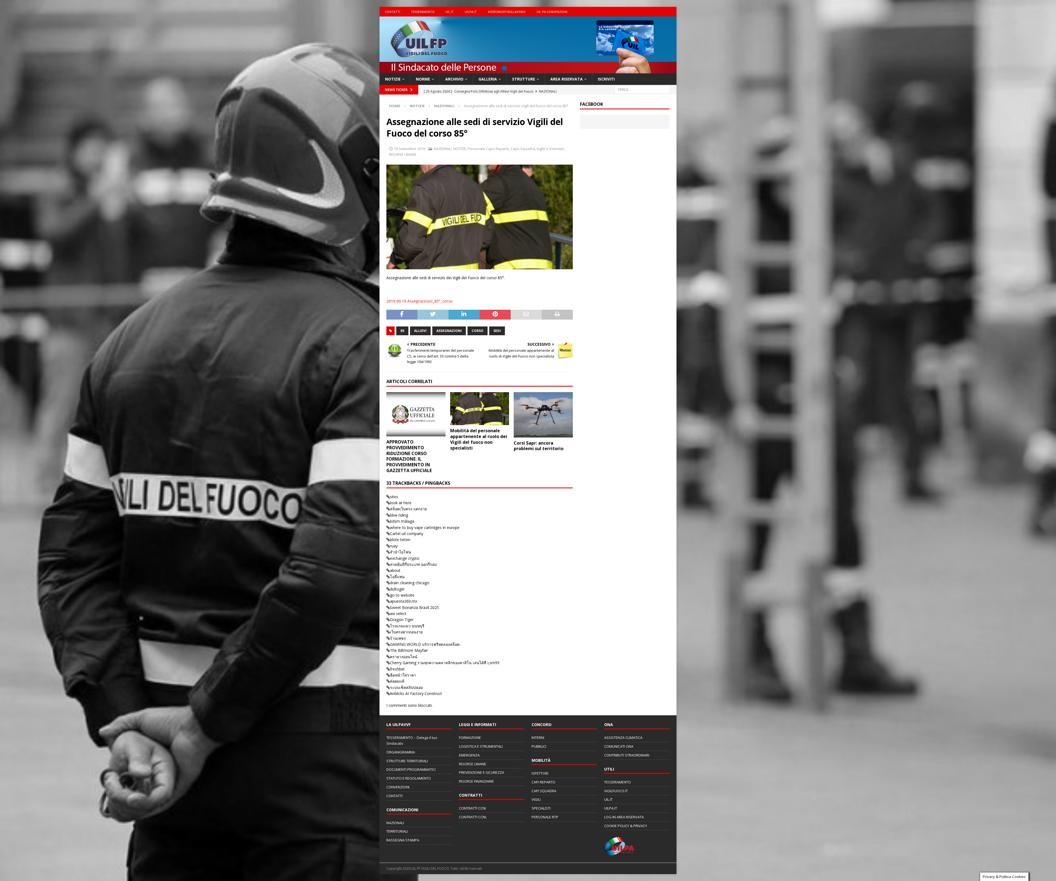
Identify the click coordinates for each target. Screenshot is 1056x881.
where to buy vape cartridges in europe (425, 527)
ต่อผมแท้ (397, 681)
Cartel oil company (406, 533)
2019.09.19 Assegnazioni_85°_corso (419, 301)
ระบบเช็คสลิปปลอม (406, 687)
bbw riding (399, 515)
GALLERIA (488, 79)
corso (477, 330)
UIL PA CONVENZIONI (552, 12)
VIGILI (536, 799)
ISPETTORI (540, 773)
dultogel (397, 589)
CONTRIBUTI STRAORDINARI (626, 755)
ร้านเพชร (398, 638)
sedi (497, 330)
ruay (394, 545)
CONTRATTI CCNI (472, 808)
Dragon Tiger (402, 619)
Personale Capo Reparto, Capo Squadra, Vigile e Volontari (516, 148)
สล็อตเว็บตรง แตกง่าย (408, 508)
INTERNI (538, 737)
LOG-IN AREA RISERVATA (624, 816)
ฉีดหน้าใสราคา (403, 675)
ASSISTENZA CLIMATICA (623, 737)
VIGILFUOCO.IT (616, 790)
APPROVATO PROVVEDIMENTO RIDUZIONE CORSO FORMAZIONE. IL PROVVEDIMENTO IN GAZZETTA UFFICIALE (409, 456)
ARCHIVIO (454, 79)
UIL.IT (450, 12)
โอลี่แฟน (397, 576)
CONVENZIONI (397, 787)
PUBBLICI (539, 746)
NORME (423, 79)
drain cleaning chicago (409, 582)
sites (394, 496)
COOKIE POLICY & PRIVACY (625, 825)
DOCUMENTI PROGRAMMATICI (411, 769)
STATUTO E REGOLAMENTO (408, 778)
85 (402, 330)
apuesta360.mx (403, 601)
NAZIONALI (443, 148)
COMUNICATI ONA (618, 746)
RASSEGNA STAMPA (402, 840)
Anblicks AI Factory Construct (416, 693)
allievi (420, 330)
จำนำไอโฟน (400, 552)
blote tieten (400, 539)
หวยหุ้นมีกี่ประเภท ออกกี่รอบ (413, 564)
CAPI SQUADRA (544, 790)
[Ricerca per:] (642, 89)
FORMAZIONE (470, 737)
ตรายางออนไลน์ (403, 656)
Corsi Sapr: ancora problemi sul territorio (538, 446)
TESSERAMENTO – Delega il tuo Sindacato (411, 740)
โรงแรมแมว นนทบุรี (407, 625)
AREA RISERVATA (566, 79)
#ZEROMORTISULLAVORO (507, 12)
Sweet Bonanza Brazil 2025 (414, 607)
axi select (398, 613)
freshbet (397, 669)
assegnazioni (449, 330)
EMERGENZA (469, 755)
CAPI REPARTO (543, 782)
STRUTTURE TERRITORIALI (407, 760)
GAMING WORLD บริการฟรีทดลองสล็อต (425, 644)
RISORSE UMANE (402, 154)
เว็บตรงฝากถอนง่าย (406, 632)
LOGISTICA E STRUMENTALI (481, 746)
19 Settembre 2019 (409, 148)
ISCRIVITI (606, 79)
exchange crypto (404, 558)
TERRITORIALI (397, 831)
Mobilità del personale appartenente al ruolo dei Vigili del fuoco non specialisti (478, 439)
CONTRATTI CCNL (473, 816)
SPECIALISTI (541, 808)
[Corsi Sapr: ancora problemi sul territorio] (543, 414)
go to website (402, 595)
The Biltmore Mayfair (409, 650)
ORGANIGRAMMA (400, 752)
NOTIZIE (393, 79)
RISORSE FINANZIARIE (476, 781)
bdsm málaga (402, 521)
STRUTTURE (523, 79)
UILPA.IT (471, 12)
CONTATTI (392, 12)
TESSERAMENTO (423, 12)
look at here (400, 502)
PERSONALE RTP (545, 816)
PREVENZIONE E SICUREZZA (481, 772)
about (395, 570)
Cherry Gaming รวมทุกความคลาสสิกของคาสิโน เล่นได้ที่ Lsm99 (444, 662)
